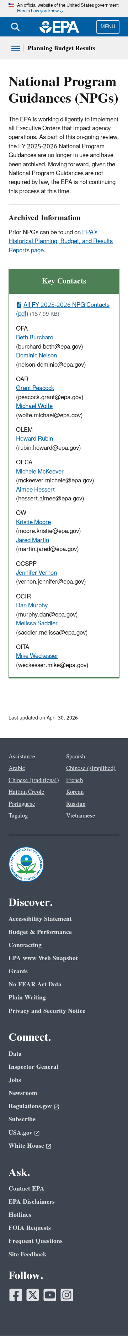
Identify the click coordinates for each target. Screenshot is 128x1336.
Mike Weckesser (37, 656)
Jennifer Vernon (36, 573)
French (74, 780)
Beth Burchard (34, 337)
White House (26, 1145)
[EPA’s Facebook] (16, 1295)
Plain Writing (27, 997)
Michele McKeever (40, 471)
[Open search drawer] (15, 27)
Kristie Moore (33, 522)
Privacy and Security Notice (47, 1011)
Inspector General (33, 1067)
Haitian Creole (26, 792)
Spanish (75, 756)
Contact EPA (26, 1188)
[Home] (59, 27)
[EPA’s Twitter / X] (33, 1295)
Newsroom (23, 1093)
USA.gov (20, 1132)
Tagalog (18, 815)
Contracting (25, 945)
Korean (75, 792)
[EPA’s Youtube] (50, 1295)
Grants (18, 971)
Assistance (22, 756)
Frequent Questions (36, 1241)
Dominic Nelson (36, 355)
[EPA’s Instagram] (67, 1295)
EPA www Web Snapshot (43, 958)
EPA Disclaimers (32, 1201)
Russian (75, 804)
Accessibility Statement (40, 919)
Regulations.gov (30, 1106)
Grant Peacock (35, 388)
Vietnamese (80, 815)
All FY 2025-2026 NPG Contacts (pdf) (63, 309)
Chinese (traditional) (34, 780)
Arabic (17, 768)
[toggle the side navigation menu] (16, 48)
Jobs (15, 1080)
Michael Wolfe (34, 406)
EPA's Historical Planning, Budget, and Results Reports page (61, 241)
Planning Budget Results (61, 48)
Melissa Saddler (37, 623)
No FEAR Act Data (35, 984)
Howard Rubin (34, 438)
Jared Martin (32, 540)
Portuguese (22, 804)
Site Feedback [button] (28, 1254)
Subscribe (22, 1119)
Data (15, 1053)
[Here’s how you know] (64, 8)
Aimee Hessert (35, 489)
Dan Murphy (32, 605)
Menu (108, 27)
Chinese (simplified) (91, 768)
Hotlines (20, 1215)
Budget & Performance (40, 932)
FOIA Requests (30, 1228)
